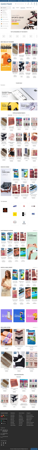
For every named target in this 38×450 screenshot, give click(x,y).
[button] (33, 27)
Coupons (17, 7)
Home (14, 7)
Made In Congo (29, 7)
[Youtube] (1, 443)
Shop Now (4, 96)
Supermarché (23, 7)
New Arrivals (19, 376)
